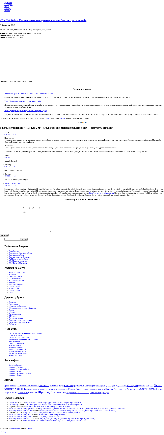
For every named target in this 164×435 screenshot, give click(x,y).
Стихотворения (15, 314)
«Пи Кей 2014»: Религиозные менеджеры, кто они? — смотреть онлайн (43, 20)
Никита (12, 282)
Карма (151, 386)
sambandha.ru (15, 428)
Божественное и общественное (20, 320)
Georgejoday (13, 404)
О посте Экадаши (15, 335)
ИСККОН (123, 385)
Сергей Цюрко (14, 286)
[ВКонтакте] (81, 122)
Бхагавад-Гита (16, 385)
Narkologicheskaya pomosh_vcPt (21, 411)
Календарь (8, 5)
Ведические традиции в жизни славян (23, 339)
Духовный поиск (15, 365)
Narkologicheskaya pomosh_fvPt (20, 419)
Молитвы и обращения (17, 306)
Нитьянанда (93, 389)
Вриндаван (95, 386)
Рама (124, 389)
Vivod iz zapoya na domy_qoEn (20, 409)
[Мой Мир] (85, 122)
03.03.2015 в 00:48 (10, 134)
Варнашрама (54, 386)
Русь (129, 389)
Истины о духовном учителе (20, 373)
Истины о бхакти (15, 375)
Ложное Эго (44, 389)
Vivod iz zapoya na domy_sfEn (20, 417)
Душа (113, 386)
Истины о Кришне (16, 367)
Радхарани (118, 389)
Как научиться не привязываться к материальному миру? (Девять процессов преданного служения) (78, 411)
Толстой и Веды (15, 345)
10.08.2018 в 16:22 (10, 176)
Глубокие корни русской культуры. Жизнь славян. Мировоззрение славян (53, 402)
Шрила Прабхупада (16, 343)
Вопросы (68, 385)
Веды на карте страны (17, 349)
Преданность (101, 389)
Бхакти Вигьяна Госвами (30, 386)
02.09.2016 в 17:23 (10, 166)
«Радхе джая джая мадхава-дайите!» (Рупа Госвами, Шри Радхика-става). (67, 419)
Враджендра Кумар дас (82, 386)
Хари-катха (13, 304)
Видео (47, 118)
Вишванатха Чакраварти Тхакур (21, 253)
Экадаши (12, 302)
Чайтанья (32, 392)
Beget (30, 428)
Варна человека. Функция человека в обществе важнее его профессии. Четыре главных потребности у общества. (82, 409)
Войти (3, 432)
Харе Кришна (11, 392)
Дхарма (118, 386)
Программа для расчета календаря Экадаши (25, 333)
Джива (109, 385)
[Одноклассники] (83, 122)
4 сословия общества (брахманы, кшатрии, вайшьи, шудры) (47, 406)
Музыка (12, 312)
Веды (61, 385)
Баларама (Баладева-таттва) (49, 417)
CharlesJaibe (13, 402)
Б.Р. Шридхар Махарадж (18, 261)
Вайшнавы (44, 385)
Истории (132, 385)
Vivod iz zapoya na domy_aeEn (20, 415)
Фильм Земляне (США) (18, 353)
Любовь (50, 389)
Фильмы (62, 118)
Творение (160, 389)
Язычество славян (83, 393)
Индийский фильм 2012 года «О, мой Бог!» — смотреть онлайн (28, 94)
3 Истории (13, 316)
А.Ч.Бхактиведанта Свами (19, 259)
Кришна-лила (28, 389)
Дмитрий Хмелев (15, 276)
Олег (11, 292)
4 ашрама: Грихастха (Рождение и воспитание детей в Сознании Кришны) (54, 404)
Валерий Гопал (14, 288)
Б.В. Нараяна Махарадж (18, 263)
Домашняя (8, 3)
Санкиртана (135, 389)
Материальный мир (62, 389)
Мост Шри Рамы (15, 355)
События (12, 324)
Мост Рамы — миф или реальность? (52, 415)
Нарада (87, 389)
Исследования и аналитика (19, 322)
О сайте (7, 11)
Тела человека (14, 341)
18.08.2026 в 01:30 (10, 185)
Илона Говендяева (16, 284)
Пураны (109, 389)
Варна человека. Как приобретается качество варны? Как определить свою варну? (54, 421)
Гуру (105, 386)
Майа (55, 389)
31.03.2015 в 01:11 (10, 157)
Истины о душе (15, 371)
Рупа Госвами (14, 251)
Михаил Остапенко (16, 280)
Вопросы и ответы (16, 318)
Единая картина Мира (17, 351)
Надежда (12, 274)
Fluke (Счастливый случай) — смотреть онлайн (22, 101)
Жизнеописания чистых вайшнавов (22, 308)
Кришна (20, 388)
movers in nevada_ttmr (12, 183)
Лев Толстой (36, 389)
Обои (6, 7)
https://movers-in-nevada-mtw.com (101, 193)
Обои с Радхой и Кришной (19, 337)
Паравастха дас (15, 278)
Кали (147, 386)
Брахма (6, 386)
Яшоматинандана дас (17, 272)
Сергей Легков (14, 290)
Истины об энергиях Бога (19, 369)
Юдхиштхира (72, 393)
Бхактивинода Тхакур (17, 255)
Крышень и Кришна (16, 347)
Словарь (7, 9)
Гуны (102, 386)
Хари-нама (23, 393)
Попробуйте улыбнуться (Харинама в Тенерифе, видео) (25, 111)
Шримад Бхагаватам (52, 392)
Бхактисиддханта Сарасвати (19, 257)
